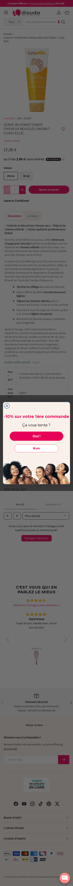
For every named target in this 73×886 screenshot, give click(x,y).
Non (36, 448)
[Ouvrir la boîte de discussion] (65, 878)
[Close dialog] (7, 405)
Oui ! (36, 436)
